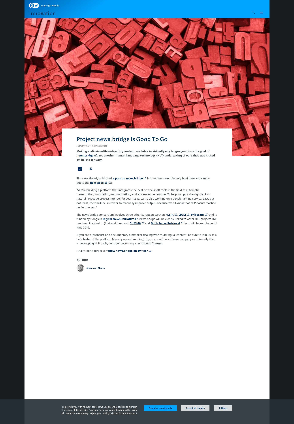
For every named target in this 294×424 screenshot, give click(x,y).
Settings (223, 408)
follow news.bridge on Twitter (127, 251)
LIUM (182, 214)
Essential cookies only (160, 408)
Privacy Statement (128, 413)
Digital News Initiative (118, 219)
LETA (170, 214)
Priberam (197, 214)
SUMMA (135, 223)
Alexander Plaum (96, 268)
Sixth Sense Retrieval (165, 223)
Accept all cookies (195, 408)
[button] (261, 12)
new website (98, 182)
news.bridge (85, 155)
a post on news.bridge (128, 178)
